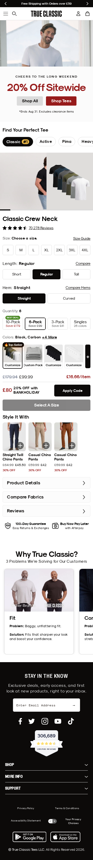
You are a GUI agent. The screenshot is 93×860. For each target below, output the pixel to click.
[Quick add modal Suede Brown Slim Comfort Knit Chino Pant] (71, 445)
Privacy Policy (25, 808)
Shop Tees (61, 101)
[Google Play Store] (29, 837)
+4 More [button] (49, 337)
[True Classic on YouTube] (58, 721)
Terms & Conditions (67, 808)
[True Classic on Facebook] (20, 721)
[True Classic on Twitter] (31, 721)
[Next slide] (87, 3)
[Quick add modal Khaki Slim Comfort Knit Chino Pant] (46, 445)
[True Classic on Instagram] (44, 721)
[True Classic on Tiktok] (70, 721)
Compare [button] (83, 263)
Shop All (30, 101)
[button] (87, 13)
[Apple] (65, 837)
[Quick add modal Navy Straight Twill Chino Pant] (20, 445)
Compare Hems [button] (78, 287)
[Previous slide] (5, 3)
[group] (18, 141)
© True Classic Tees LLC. (27, 849)
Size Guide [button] (81, 238)
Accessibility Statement (26, 820)
